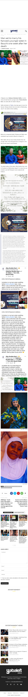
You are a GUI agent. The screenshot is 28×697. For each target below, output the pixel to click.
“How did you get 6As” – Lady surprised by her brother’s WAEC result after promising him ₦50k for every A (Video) (13, 525)
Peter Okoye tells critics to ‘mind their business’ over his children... (17, 630)
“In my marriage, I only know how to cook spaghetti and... (18, 638)
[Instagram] (10, 684)
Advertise (10, 693)
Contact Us (22, 693)
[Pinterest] (18, 493)
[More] (25, 493)
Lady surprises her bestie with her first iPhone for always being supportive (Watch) (5, 538)
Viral (5, 34)
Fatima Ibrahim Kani (8, 486)
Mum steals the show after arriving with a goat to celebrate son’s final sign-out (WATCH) (23, 524)
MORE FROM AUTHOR (19, 512)
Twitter (11, 105)
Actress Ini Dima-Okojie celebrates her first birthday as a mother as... (18, 645)
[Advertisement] (14, 14)
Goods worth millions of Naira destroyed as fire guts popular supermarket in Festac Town (21, 503)
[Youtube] (20, 684)
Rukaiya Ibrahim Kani (17, 486)
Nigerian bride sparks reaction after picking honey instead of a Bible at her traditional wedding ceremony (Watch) (5, 524)
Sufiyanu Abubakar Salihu (6, 487)
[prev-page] (13, 545)
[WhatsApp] (21, 493)
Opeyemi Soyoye (5, 48)
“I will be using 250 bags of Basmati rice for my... (16, 659)
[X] (14, 493)
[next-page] (15, 545)
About (5, 693)
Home (2, 34)
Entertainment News (13, 633)
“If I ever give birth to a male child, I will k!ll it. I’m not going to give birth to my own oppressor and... (13, 539)
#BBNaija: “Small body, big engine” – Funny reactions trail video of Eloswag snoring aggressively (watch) (6, 503)
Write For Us (15, 693)
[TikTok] (14, 684)
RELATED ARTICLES (8, 512)
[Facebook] (11, 493)
